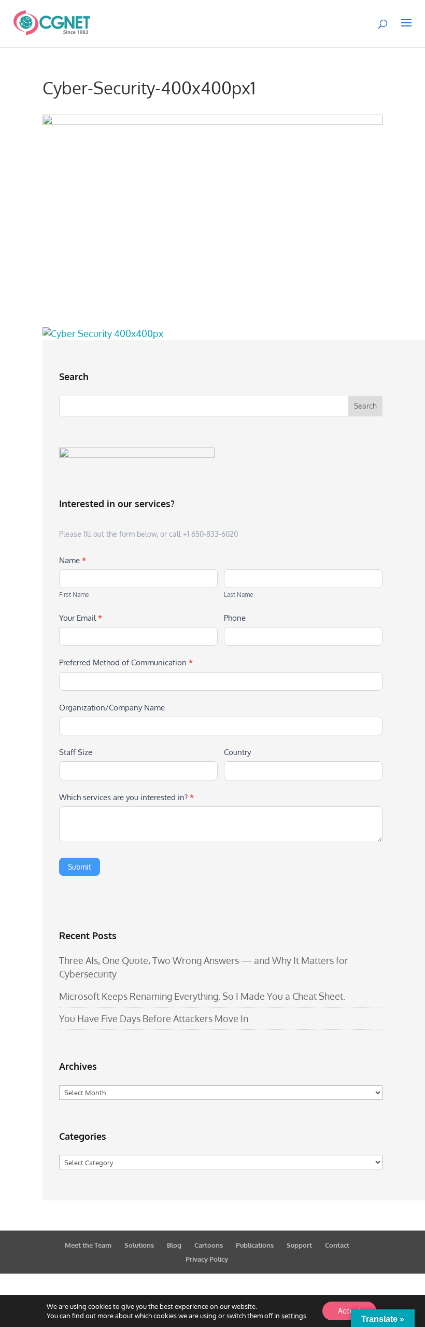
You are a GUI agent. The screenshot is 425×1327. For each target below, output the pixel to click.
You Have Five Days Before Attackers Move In (153, 1018)
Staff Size (75, 752)
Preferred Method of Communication (126, 662)
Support (299, 1245)
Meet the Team (88, 1245)
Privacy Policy (207, 1259)
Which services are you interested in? (126, 797)
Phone (235, 618)
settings (293, 1315)
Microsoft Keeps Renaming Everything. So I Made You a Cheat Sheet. (202, 996)
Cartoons (208, 1245)
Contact (337, 1245)
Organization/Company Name (112, 708)
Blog (174, 1245)
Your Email (80, 618)
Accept (349, 1310)
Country (237, 752)
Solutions (139, 1245)
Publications (255, 1245)
